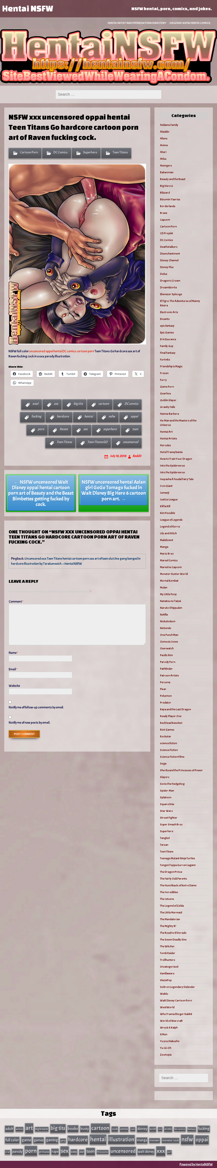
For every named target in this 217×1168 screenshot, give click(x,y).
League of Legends (171, 520)
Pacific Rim (166, 655)
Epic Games (167, 332)
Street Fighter (168, 818)
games (38, 1140)
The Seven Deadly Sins (173, 939)
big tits (78, 404)
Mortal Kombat (169, 581)
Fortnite (165, 359)
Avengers (166, 165)
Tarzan (164, 845)
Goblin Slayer (168, 400)
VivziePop (166, 980)
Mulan (163, 587)
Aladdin (164, 132)
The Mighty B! (168, 926)
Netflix (164, 614)
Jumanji (164, 492)
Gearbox (165, 393)
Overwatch (167, 648)
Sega (163, 763)
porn (41, 429)
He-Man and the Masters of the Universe (178, 423)
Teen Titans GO (97, 442)
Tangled (165, 838)
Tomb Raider (167, 953)
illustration (121, 1139)
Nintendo (165, 628)
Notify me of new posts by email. (29, 722)
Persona (165, 682)
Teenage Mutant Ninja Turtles (177, 858)
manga (142, 1140)
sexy (74, 1152)
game (26, 1140)
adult (9, 1128)
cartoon (103, 404)
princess (44, 1152)
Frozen (164, 373)
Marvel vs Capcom (171, 567)
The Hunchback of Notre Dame (178, 885)
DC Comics (60, 152)
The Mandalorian (170, 919)
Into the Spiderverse (172, 465)
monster (155, 1140)
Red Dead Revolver (171, 723)
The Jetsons (167, 899)
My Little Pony (168, 594)
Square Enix (167, 804)
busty (85, 1128)
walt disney (146, 1151)
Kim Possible (167, 513)
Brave (163, 213)
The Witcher (167, 946)
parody (17, 1151)
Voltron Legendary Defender (177, 987)
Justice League (169, 499)
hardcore (63, 416)
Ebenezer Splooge (171, 294)
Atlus (163, 159)
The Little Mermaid (171, 912)
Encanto (165, 319)
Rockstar (165, 736)
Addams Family (169, 125)
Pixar (163, 689)
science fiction (168, 743)
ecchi (153, 1129)
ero (160, 1129)
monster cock (170, 1140)
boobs (73, 1128)
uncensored (130, 442)
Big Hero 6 (166, 186)
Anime (164, 145)
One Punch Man (169, 635)
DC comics (131, 404)
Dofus (163, 274)
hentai (88, 416)
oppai (134, 416)
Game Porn (167, 386)
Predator (165, 702)
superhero (110, 429)
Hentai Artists (168, 438)
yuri (169, 1152)
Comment (16, 601)
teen (135, 429)
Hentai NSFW (27, 8)
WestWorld (167, 1007)
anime (19, 1129)
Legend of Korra (170, 526)
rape (55, 1151)
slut (81, 1152)
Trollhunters (167, 960)
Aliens (163, 138)
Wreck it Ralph (169, 1027)
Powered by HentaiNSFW (196, 1164)
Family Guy (166, 346)
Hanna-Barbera (169, 414)
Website (14, 686)
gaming (52, 1140)
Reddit (136, 456)
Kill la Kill (165, 506)
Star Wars (166, 811)
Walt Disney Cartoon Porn (176, 1000)
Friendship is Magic (171, 366)
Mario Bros (167, 553)
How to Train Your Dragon (176, 459)
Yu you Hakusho (169, 1041)
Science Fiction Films (172, 757)
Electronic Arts (169, 312)
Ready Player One (170, 716)
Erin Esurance (168, 339)
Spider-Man (167, 790)
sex (85, 429)
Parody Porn (167, 662)
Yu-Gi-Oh (165, 1048)
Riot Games (167, 729)
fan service (179, 1129)
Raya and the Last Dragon (175, 709)
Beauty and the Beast (172, 179)
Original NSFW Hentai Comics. (190, 23)
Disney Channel (169, 260)
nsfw (111, 416)
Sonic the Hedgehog (172, 784)
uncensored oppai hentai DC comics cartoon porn (61, 351)
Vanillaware (167, 973)
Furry (163, 380)
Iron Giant (166, 486)
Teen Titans (120, 152)
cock (115, 1129)
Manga (164, 547)
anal (35, 404)
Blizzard (165, 192)
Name (13, 653)
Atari (163, 152)
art (29, 1128)
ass (56, 404)
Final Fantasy (167, 353)
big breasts (41, 1129)
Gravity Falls (167, 407)
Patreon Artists (169, 675)
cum (133, 1129)
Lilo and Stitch (168, 533)
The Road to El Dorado (173, 933)
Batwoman (166, 172)
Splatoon (165, 797)
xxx (161, 1151)
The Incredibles (169, 892)
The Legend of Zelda (172, 906)
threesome (102, 1151)
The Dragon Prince (171, 872)
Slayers (164, 777)
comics (124, 1129)
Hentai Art (166, 432)
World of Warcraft (171, 1021)
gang (62, 1140)
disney (142, 1128)
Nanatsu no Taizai (170, 601)
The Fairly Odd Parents (173, 878)
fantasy (192, 1129)
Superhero (90, 152)
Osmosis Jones (169, 641)
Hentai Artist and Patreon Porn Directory (137, 23)
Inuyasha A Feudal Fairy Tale (176, 479)
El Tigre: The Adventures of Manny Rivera (180, 303)
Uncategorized (169, 966)
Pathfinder (166, 669)
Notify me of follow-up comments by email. (36, 707)
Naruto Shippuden (171, 608)
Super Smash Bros (171, 824)
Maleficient (166, 540)
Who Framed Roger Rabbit (176, 1014)
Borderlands (167, 206)
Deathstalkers (168, 247)
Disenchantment (170, 253)
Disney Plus (167, 267)
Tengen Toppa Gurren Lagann (178, 865)
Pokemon (166, 696)
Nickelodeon (167, 621)
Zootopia (165, 1054)
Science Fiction (169, 750)
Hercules (165, 445)
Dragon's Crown (170, 280)
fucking (36, 416)
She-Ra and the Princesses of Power (181, 770)
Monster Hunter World (174, 574)
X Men (163, 1034)
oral (7, 1152)
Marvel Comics (169, 560)
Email (13, 669)
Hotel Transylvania (171, 452)
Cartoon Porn (29, 152)
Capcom (165, 220)
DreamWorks (168, 287)
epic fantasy (167, 326)
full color (12, 1140)
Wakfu (164, 994)
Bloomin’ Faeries (170, 199)
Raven (64, 429)
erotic (168, 1129)
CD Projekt (166, 233)
